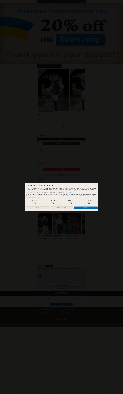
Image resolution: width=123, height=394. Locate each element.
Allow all (86, 207)
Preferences (52, 200)
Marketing (88, 200)
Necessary (34, 200)
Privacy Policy (67, 192)
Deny (37, 208)
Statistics (70, 200)
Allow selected (61, 208)
